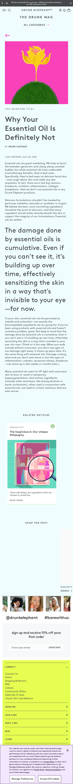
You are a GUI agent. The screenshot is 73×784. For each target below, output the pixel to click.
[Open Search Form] (9, 10)
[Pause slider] (6, 3)
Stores (8, 677)
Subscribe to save (14, 694)
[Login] (64, 9)
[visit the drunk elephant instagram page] (36, 604)
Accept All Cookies (49, 778)
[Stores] (60, 9)
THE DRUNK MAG (36, 17)
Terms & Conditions (53, 769)
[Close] (67, 750)
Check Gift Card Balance (19, 698)
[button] (36, 3)
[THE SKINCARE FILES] (7, 36)
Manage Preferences (22, 778)
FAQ (7, 684)
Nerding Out (17, 427)
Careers (9, 687)
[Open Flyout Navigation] (4, 10)
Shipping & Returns (15, 680)
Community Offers (15, 691)
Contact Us (11, 673)
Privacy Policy (49, 761)
